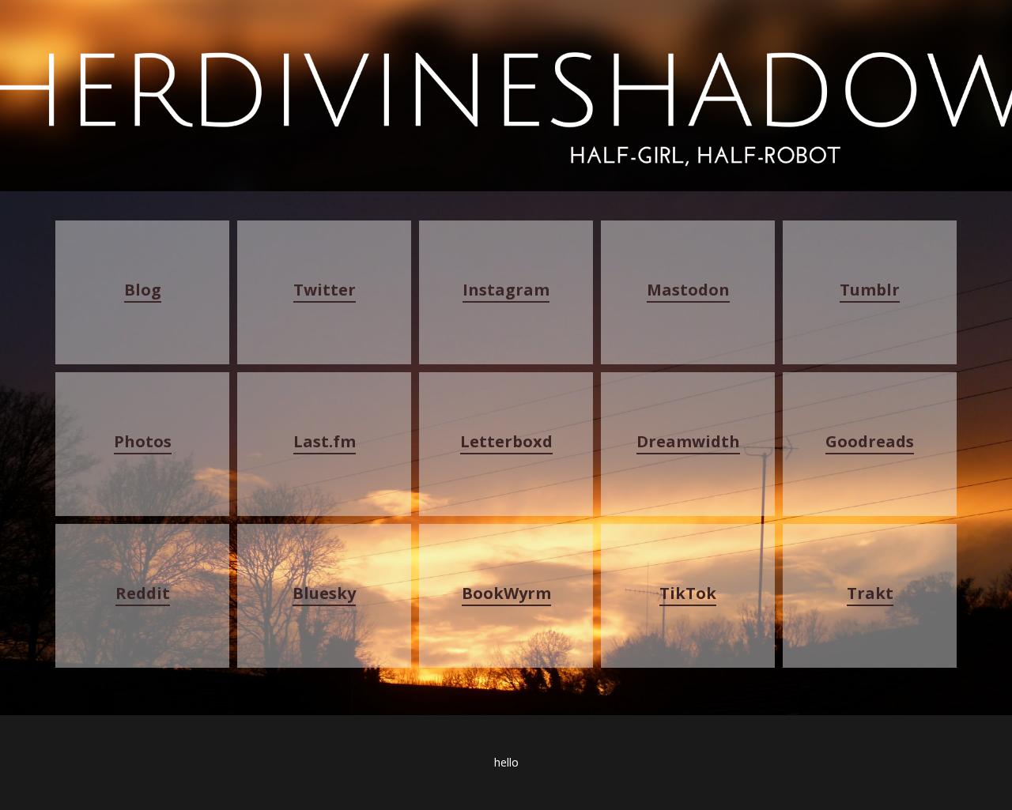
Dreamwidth (688, 441)
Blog (142, 289)
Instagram (506, 289)
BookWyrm (506, 593)
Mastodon (688, 289)
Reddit (142, 593)
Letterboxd (506, 441)
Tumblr (870, 289)
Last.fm (324, 441)
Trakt (870, 593)
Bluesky (324, 593)
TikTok (687, 593)
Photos (143, 441)
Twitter (324, 289)
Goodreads (869, 441)
